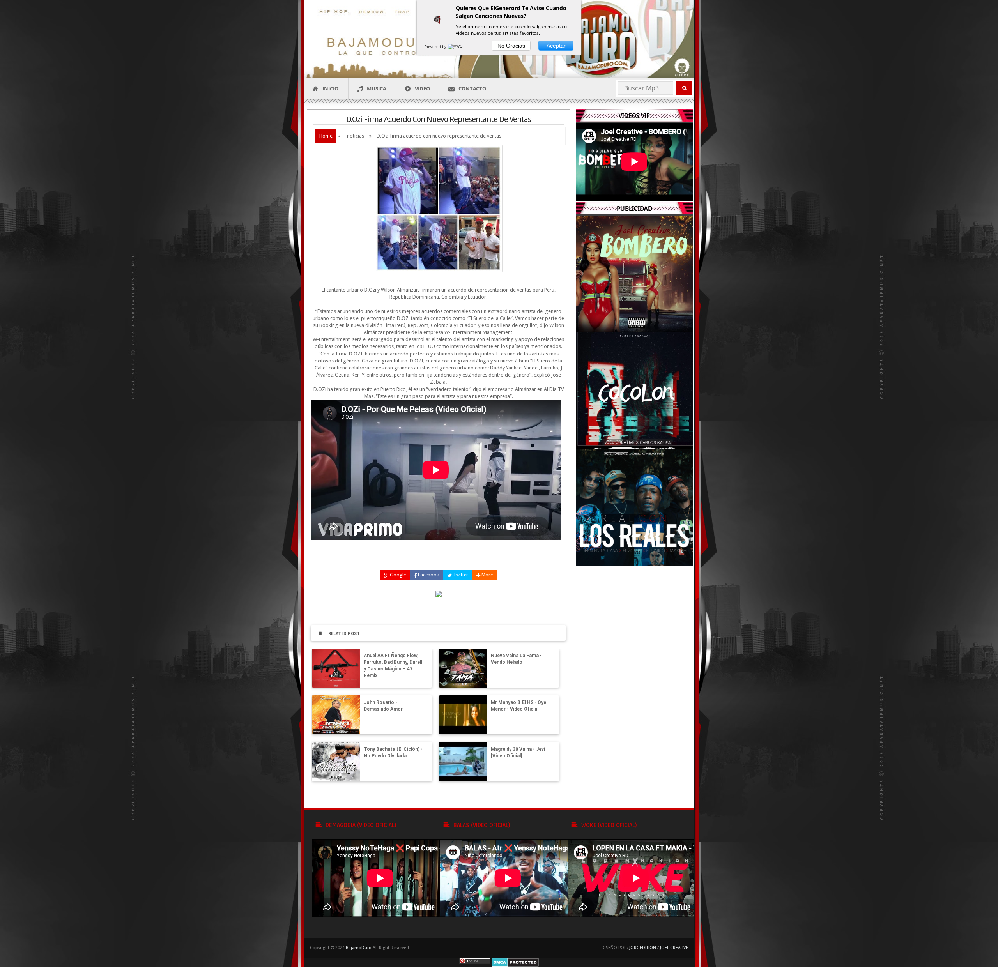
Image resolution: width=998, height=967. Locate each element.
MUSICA (376, 88)
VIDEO (422, 88)
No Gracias (511, 45)
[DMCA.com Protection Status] (515, 962)
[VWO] (456, 46)
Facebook (428, 575)
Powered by (436, 46)
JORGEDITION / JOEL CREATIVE (658, 947)
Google (397, 575)
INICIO (330, 88)
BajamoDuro (359, 947)
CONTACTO (472, 88)
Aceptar (556, 45)
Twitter (460, 575)
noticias (355, 136)
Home (326, 136)
